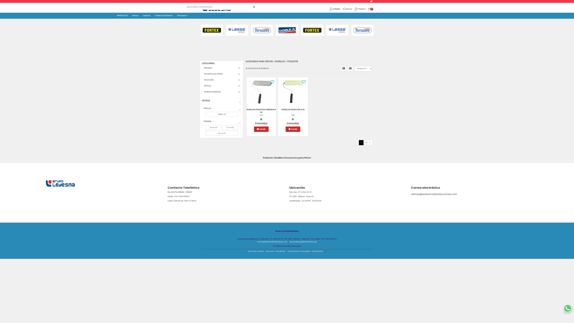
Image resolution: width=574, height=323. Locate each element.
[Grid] (343, 68)
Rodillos (280, 61)
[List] (350, 68)
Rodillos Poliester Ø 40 (293, 110)
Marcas (135, 16)
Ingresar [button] (348, 9)
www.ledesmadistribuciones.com (303, 242)
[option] (214, 30)
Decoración (209, 80)
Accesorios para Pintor (213, 74)
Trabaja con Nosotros (164, 16)
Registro (362, 9)
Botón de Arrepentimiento (287, 231)
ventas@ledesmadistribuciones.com (434, 194)
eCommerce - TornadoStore (276, 251)
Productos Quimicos (212, 92)
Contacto (147, 16)
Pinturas (207, 86)
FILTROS (206, 101)
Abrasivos (208, 68)
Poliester (292, 61)
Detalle (262, 129)
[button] (371, 1)
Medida (207, 121)
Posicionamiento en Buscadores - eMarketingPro (305, 251)
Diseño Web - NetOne (256, 251)
